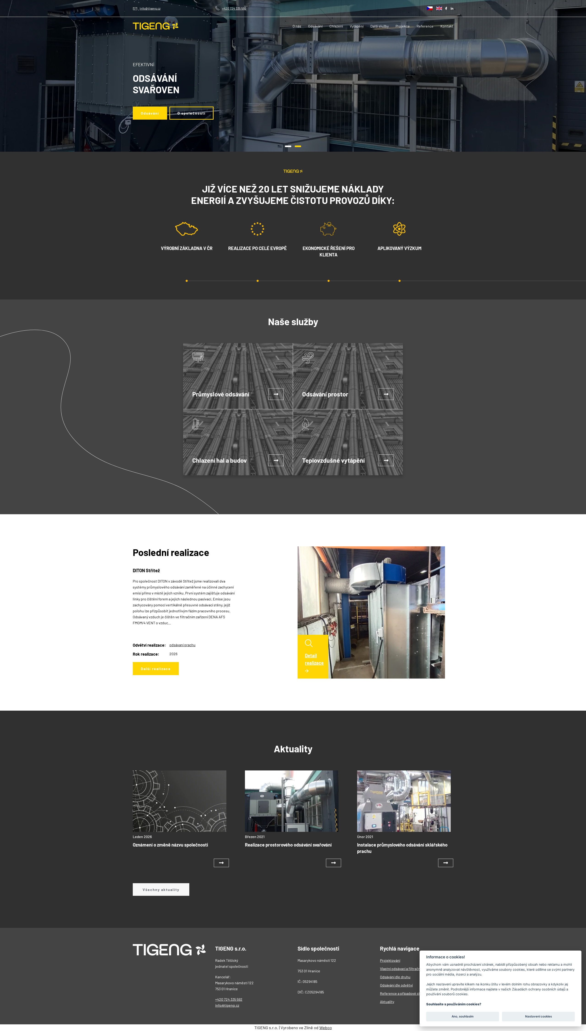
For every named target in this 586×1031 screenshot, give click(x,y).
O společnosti (191, 113)
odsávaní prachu (182, 645)
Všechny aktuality (161, 889)
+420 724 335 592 (234, 8)
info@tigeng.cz (150, 8)
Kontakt (446, 26)
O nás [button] (297, 26)
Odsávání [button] (315, 26)
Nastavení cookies (538, 1016)
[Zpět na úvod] (156, 26)
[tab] (288, 146)
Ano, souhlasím (463, 1016)
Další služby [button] (379, 26)
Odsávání (150, 113)
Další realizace (156, 668)
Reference (425, 26)
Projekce (403, 26)
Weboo (325, 1027)
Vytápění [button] (357, 26)
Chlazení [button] (336, 26)
